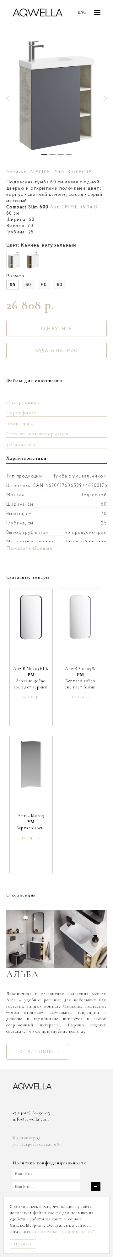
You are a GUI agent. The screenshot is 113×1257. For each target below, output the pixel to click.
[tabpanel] (56, 95)
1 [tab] (44, 154)
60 (13, 284)
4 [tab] (69, 154)
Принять (23, 1244)
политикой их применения (65, 1231)
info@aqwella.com (31, 1119)
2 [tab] (52, 154)
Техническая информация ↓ (39, 434)
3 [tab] (60, 154)
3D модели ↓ (21, 444)
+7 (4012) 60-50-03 (31, 1113)
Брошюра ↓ (20, 423)
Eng (82, 12)
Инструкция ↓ (23, 402)
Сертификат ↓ (23, 413)
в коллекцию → (37, 1051)
